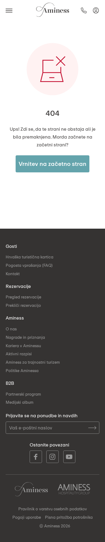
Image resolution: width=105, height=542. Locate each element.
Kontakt (13, 273)
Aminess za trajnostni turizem (33, 362)
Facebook (36, 457)
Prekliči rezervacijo (23, 305)
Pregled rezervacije (23, 296)
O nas (11, 328)
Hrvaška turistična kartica (29, 256)
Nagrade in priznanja (25, 337)
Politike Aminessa (22, 370)
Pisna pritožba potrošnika (69, 517)
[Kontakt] (83, 10)
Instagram (52, 457)
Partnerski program (23, 394)
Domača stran (31, 489)
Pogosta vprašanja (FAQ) (29, 265)
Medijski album (19, 402)
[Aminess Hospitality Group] (74, 489)
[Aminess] (52, 10)
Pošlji (92, 428)
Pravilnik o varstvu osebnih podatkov (52, 509)
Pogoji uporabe (26, 517)
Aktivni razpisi (19, 353)
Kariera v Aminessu (23, 345)
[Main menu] (11, 10)
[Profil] (96, 10)
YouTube (69, 457)
